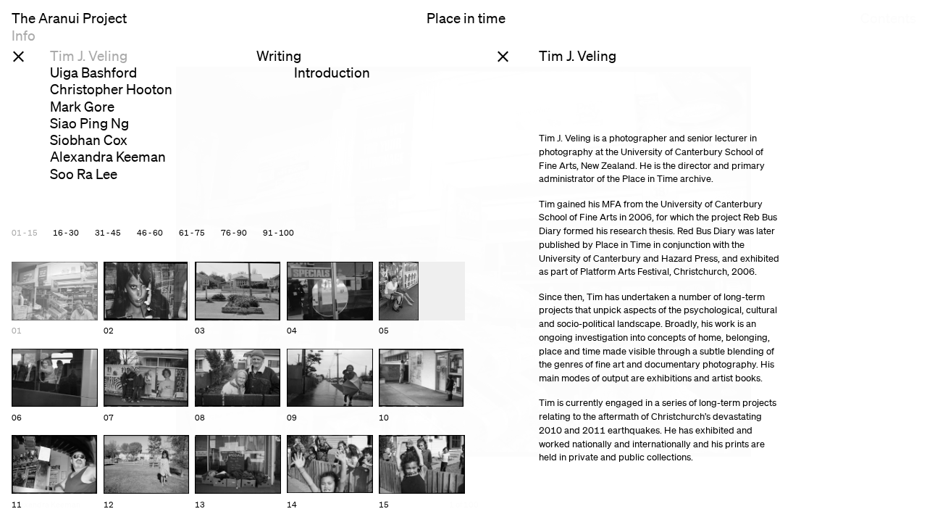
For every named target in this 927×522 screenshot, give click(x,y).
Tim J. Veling (88, 56)
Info (23, 36)
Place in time (466, 18)
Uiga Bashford (93, 72)
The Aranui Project (69, 18)
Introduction (332, 72)
